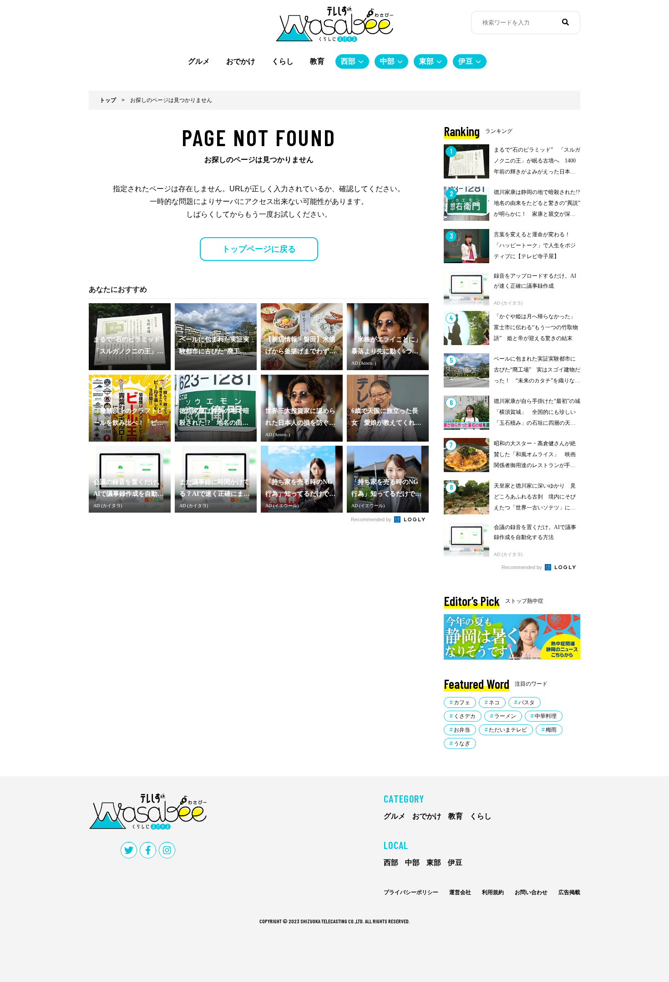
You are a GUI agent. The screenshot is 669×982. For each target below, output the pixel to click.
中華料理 (546, 716)
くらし (283, 61)
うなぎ (462, 743)
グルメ (199, 61)
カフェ (462, 702)
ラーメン (505, 716)
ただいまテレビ (508, 730)
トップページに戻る (259, 249)
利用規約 (493, 892)
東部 (426, 61)
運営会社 (460, 892)
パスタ (526, 702)
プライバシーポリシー (411, 892)
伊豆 (465, 61)
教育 (317, 61)
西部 (348, 61)
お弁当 (462, 730)
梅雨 (551, 730)
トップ (108, 100)
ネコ (494, 702)
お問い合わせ (531, 892)
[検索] (565, 22)
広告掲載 (569, 892)
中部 (387, 61)
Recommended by (372, 519)
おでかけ (240, 61)
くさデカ (465, 716)
